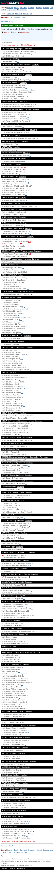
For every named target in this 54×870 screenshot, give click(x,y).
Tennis (16, 8)
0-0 (25, 167)
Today (3, 13)
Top (2, 856)
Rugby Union (11, 10)
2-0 (22, 67)
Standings (16, 59)
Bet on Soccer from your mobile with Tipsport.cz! (19, 45)
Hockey (10, 8)
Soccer (3, 8)
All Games (4, 17)
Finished (17, 17)
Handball (31, 8)
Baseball (46, 8)
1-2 (20, 239)
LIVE (11, 17)
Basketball (23, 8)
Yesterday (10, 13)
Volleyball (39, 8)
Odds (23, 17)
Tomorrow (18, 13)
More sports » (22, 10)
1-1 (30, 254)
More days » (27, 13)
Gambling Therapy (22, 865)
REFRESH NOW (7, 21)
